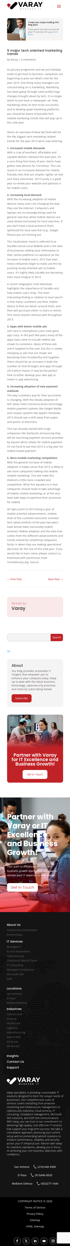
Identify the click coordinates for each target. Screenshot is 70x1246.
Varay (14, 59)
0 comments (28, 59)
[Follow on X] (26, 1241)
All (8, 651)
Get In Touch (35, 774)
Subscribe (21, 698)
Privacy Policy (35, 1214)
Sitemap (35, 1220)
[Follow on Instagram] (53, 1241)
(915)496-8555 (43, 1175)
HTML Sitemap (35, 1226)
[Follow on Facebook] (17, 1241)
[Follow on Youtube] (44, 1241)
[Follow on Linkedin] (35, 1241)
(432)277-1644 (49, 1183)
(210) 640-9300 (47, 1167)
